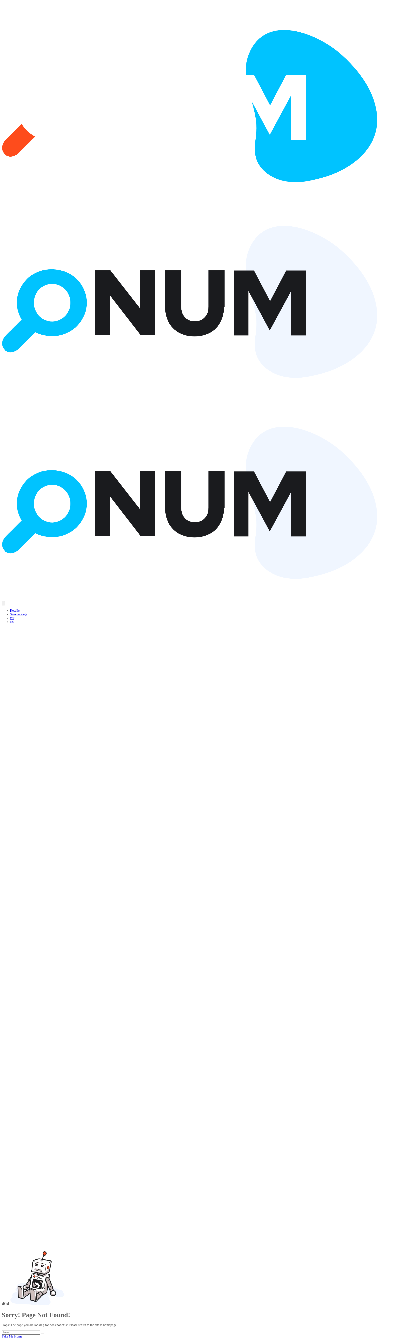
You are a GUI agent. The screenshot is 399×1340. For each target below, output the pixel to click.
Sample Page (18, 614)
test (12, 618)
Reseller (15, 610)
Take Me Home (12, 1336)
